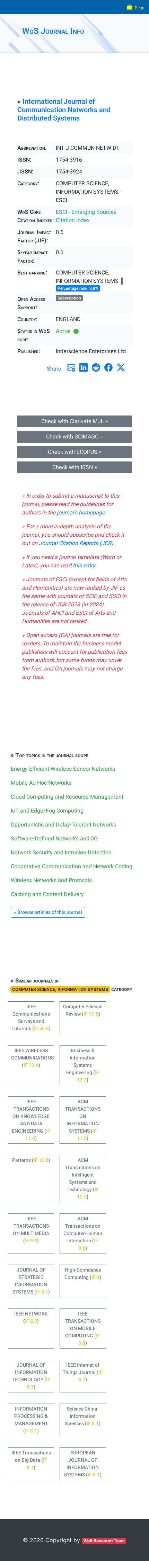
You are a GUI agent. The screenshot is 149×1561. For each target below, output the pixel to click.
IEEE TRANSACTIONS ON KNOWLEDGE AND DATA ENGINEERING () (31, 1120)
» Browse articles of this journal (48, 912)
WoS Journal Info (53, 31)
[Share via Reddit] (96, 367)
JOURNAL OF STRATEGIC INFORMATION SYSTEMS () (31, 1281)
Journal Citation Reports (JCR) (76, 543)
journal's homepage (81, 512)
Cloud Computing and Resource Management (67, 797)
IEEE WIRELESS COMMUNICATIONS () (32, 1058)
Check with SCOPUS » (75, 452)
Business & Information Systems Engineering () (82, 1065)
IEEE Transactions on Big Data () (31, 1460)
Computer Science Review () (82, 1010)
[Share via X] (121, 367)
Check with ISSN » (74, 467)
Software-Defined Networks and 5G (54, 838)
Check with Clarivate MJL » (74, 421)
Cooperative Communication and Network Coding (71, 866)
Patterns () (31, 1160)
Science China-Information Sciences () (82, 1416)
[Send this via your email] (71, 367)
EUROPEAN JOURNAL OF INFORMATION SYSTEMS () (83, 1463)
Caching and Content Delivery (47, 894)
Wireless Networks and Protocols (51, 880)
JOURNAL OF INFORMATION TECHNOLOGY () (31, 1376)
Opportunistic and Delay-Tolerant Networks (63, 825)
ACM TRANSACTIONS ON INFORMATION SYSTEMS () (82, 1120)
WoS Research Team (104, 1540)
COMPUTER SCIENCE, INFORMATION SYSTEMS (60, 989)
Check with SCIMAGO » (74, 437)
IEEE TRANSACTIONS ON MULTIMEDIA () (31, 1229)
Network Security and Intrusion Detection (61, 852)
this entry (84, 565)
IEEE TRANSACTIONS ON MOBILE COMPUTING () (82, 1328)
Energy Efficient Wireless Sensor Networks (63, 769)
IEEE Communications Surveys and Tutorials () (31, 1017)
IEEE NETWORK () (31, 1317)
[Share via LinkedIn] (83, 367)
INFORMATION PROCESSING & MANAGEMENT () (31, 1420)
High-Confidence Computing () (82, 1273)
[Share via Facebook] (108, 367)
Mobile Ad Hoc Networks (41, 783)
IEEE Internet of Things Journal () (83, 1372)
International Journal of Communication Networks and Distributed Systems (64, 109)
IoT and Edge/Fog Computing (47, 811)
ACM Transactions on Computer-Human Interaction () (82, 1233)
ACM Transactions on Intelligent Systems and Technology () (82, 1179)
